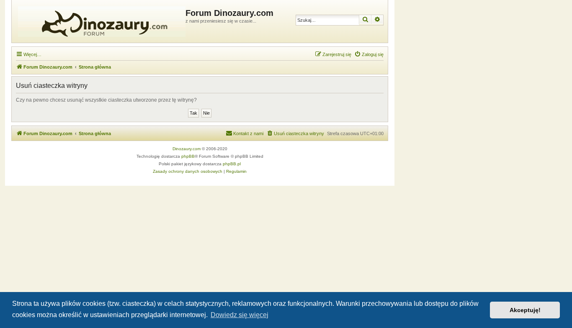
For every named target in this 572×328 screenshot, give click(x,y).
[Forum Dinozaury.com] (100, 21)
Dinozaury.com (187, 148)
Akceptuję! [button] (525, 310)
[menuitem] (369, 54)
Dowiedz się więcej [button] (239, 314)
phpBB (188, 156)
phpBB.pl (232, 163)
